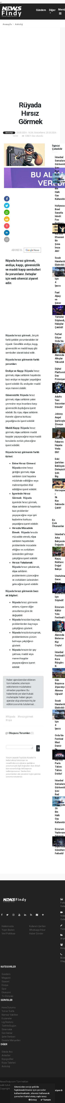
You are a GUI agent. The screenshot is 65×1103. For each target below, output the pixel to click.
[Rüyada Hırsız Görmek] (24, 154)
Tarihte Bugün (9, 1025)
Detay (33, 1100)
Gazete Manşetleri (11, 1040)
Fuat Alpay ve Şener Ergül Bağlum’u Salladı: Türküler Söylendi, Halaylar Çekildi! (60, 310)
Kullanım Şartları (37, 926)
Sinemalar (7, 1029)
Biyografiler (8, 1059)
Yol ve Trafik (8, 1011)
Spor (4, 988)
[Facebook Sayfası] (3, 914)
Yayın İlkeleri (8, 930)
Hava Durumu (9, 1007)
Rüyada (10, 335)
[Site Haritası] (38, 914)
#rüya (9, 720)
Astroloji (19, 24)
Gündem (41, 10)
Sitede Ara (7, 1051)
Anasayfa (7, 24)
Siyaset (5, 981)
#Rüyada (10, 716)
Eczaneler (7, 1018)
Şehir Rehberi (8, 1036)
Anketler (6, 1055)
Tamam (47, 1100)
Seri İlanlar (7, 1033)
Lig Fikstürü (7, 1022)
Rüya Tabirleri (9, 1062)
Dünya (5, 985)
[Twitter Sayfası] (8, 914)
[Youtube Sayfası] (20, 914)
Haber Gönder (36, 933)
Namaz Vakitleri (10, 1014)
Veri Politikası (8, 933)
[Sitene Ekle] (44, 914)
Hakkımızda (8, 926)
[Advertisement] (32, 64)
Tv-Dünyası (7, 996)
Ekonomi (6, 992)
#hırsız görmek (25, 716)
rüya (17, 375)
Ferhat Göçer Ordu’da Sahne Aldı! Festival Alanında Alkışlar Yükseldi (59, 348)
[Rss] (32, 914)
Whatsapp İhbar (37, 930)
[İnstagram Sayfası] (14, 914)
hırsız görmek (22, 335)
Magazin (6, 977)
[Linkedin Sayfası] (26, 914)
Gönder (39, 748)
